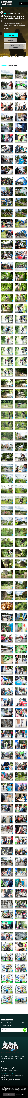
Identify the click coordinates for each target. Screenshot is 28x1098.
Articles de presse (15, 46)
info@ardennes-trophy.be (8, 1073)
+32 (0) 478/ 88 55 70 (7, 1080)
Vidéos (10, 40)
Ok (25, 1030)
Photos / (4, 66)
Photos (11, 35)
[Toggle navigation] (26, 3)
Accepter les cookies (9, 1094)
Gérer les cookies (20, 1094)
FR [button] (21, 3)
